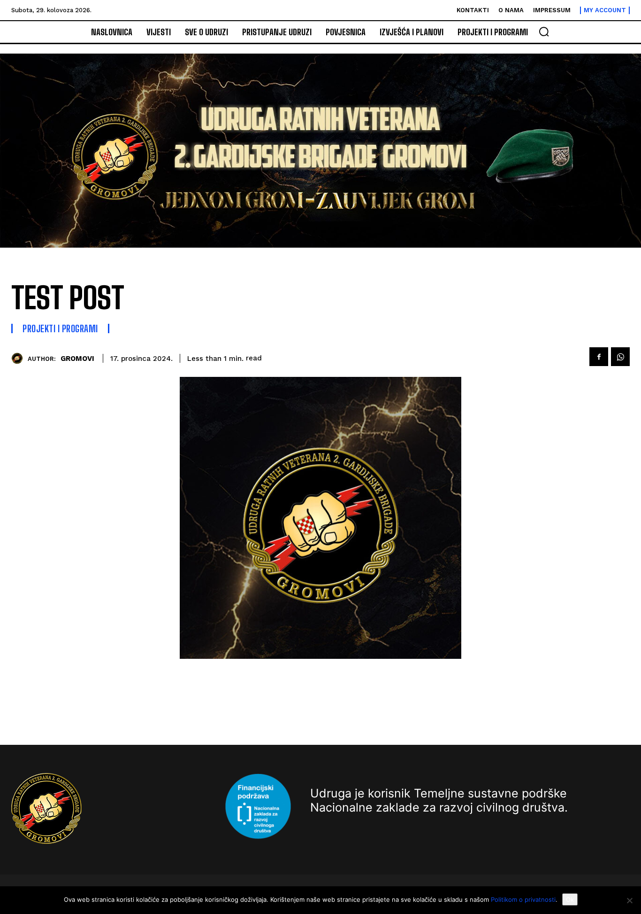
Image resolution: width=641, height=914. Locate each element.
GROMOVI (77, 358)
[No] (629, 900)
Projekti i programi (60, 328)
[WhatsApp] (620, 356)
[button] (544, 31)
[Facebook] (598, 356)
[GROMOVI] (19, 358)
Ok (570, 899)
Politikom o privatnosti (523, 899)
